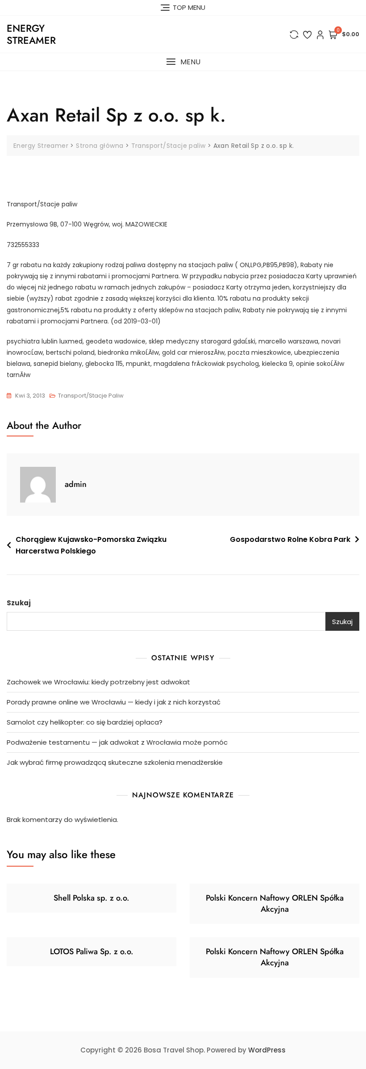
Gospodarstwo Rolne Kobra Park (290, 539)
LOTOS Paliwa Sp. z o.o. (91, 951)
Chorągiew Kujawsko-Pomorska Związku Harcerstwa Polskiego (91, 545)
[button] (183, 62)
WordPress (267, 1050)
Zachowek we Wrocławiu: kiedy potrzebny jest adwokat (98, 682)
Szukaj (19, 603)
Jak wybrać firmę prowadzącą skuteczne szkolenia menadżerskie (115, 762)
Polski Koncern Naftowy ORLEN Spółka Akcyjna (275, 903)
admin (76, 484)
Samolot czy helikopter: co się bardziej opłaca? (84, 722)
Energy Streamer (31, 34)
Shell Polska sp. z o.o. (91, 898)
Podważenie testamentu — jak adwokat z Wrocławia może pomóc (117, 742)
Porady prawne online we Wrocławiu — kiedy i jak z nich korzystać (113, 702)
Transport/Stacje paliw (91, 395)
